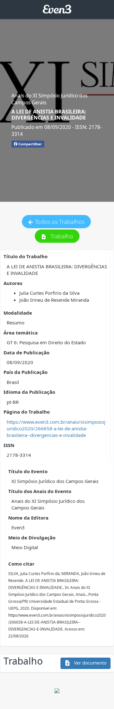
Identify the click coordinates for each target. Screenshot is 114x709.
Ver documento (89, 663)
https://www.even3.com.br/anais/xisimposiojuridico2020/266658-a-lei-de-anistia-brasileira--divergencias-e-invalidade (56, 429)
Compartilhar (29, 144)
